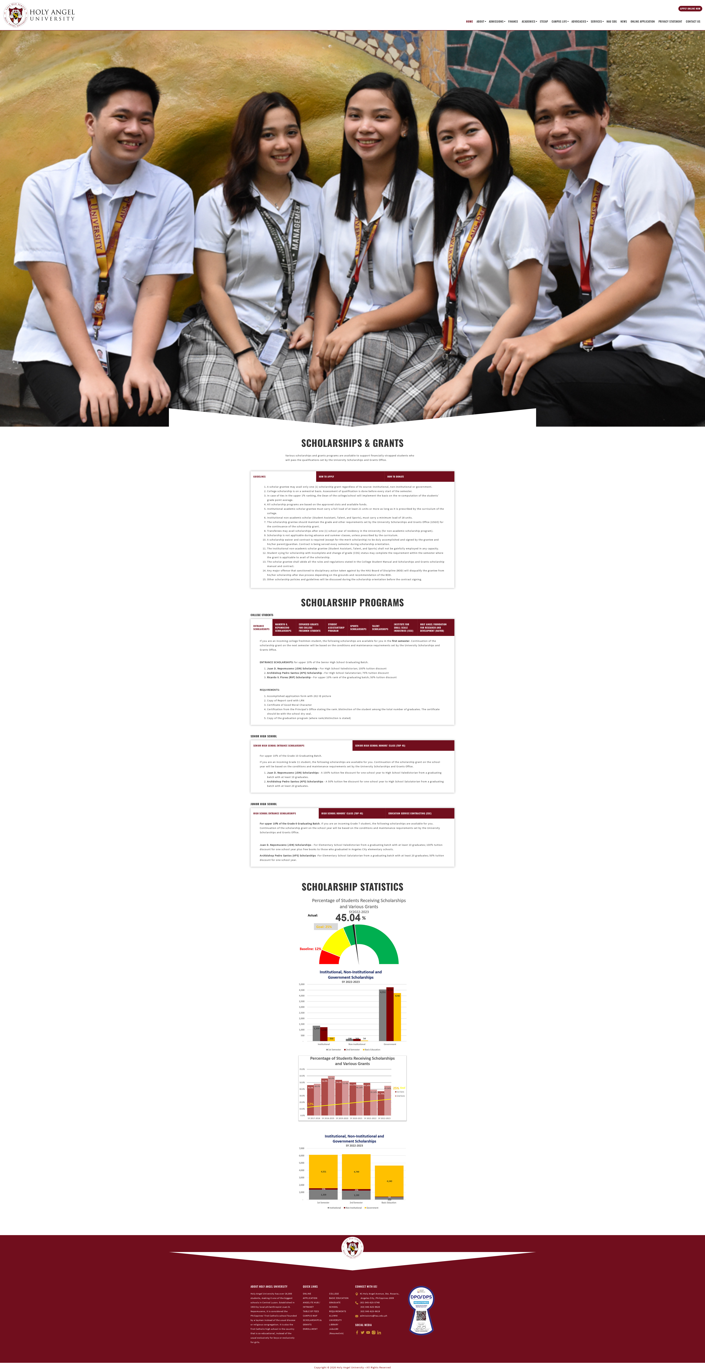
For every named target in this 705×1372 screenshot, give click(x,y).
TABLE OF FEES (311, 1311)
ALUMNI (333, 1315)
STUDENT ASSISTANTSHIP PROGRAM (336, 627)
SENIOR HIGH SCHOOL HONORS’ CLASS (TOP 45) (380, 745)
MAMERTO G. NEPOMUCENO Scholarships (283, 627)
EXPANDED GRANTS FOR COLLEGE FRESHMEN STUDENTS (310, 627)
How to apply (326, 476)
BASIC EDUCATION (339, 1298)
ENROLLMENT (310, 1329)
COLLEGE (334, 1293)
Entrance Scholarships (261, 627)
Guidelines (259, 476)
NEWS (624, 21)
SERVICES (596, 21)
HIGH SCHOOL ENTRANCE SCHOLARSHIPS (274, 813)
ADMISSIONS (496, 21)
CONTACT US (693, 21)
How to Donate (395, 476)
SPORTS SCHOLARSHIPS (358, 627)
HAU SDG (612, 21)
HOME (469, 21)
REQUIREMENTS (337, 1311)
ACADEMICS (528, 21)
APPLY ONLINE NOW (690, 8)
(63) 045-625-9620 (370, 1306)
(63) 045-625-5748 (370, 1302)
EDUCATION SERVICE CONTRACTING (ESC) (410, 813)
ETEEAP (544, 21)
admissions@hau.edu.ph (373, 1315)
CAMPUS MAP (310, 1315)
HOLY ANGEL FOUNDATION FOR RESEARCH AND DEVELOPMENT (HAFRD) (433, 627)
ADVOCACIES (579, 21)
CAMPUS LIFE (559, 21)
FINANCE (513, 21)
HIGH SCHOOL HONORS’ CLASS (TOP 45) (342, 813)
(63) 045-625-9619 (370, 1311)
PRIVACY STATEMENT (670, 21)
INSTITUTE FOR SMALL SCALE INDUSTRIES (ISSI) (403, 627)
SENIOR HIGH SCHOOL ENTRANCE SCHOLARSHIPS (278, 745)
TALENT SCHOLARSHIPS (380, 627)
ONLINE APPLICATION (643, 21)
